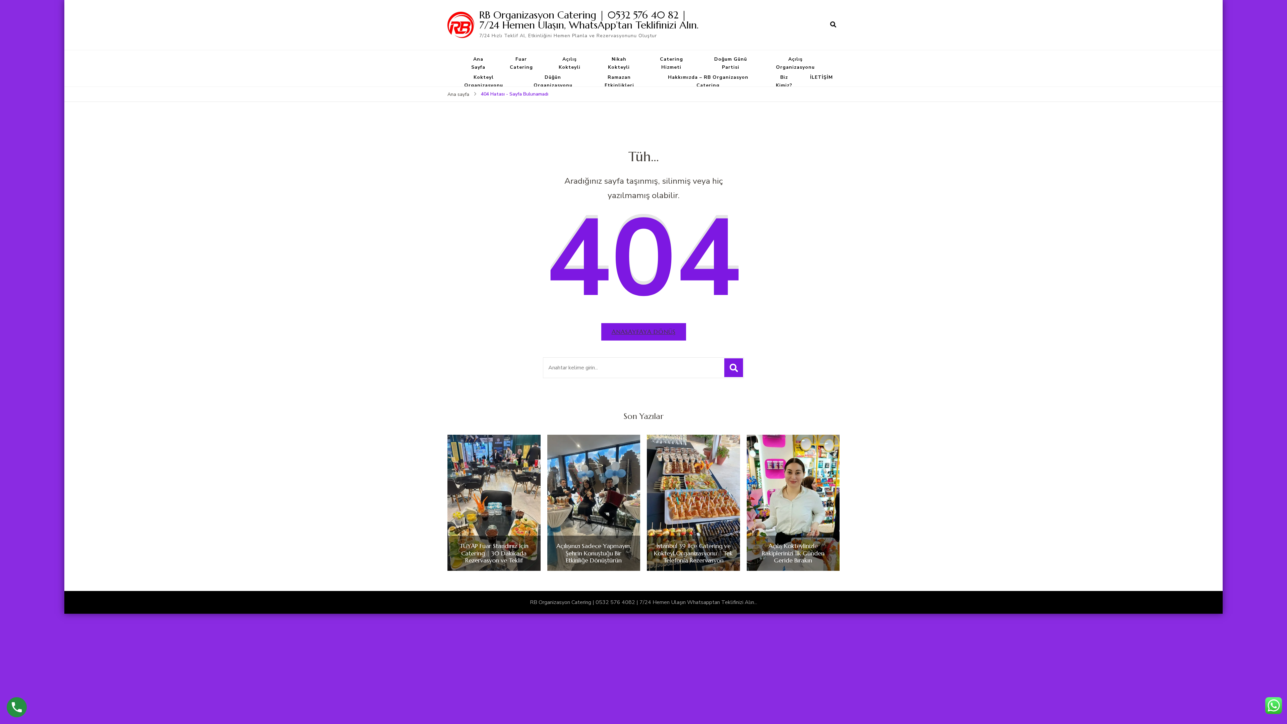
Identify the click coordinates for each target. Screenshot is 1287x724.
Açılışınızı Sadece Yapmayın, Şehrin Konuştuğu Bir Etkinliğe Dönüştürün (593, 553)
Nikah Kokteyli (619, 63)
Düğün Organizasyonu (553, 81)
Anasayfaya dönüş (644, 332)
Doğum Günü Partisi (730, 63)
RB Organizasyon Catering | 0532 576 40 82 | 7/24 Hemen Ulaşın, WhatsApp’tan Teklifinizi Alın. (588, 20)
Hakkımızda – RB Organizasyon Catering (708, 81)
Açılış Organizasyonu (795, 63)
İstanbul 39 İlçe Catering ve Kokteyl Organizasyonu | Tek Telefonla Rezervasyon (693, 553)
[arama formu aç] (833, 24)
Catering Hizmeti (671, 63)
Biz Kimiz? (784, 81)
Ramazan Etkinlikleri (619, 81)
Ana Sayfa (478, 63)
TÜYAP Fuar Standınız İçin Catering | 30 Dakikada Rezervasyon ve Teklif (494, 553)
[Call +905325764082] (17, 707)
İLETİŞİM (821, 77)
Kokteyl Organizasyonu (483, 81)
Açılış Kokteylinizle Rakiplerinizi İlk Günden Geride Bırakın (793, 553)
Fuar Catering (521, 63)
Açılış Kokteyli (569, 63)
